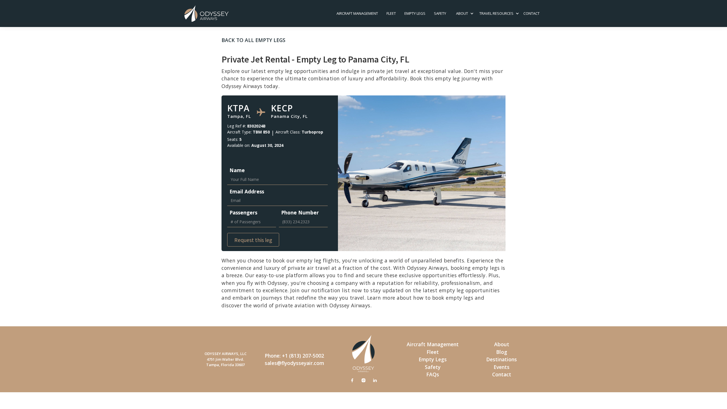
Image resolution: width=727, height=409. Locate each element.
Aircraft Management (357, 13)
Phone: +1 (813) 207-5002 (294, 355)
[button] (462, 13)
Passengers (243, 212)
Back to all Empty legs (253, 40)
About (501, 344)
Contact (501, 374)
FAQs (432, 374)
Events (501, 367)
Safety (432, 367)
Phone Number (300, 212)
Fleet (391, 13)
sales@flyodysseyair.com (294, 363)
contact (531, 13)
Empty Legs (414, 13)
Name (237, 170)
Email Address (246, 191)
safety (440, 13)
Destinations (501, 359)
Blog (501, 352)
